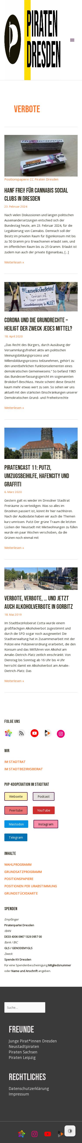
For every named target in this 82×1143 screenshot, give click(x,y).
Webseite (16, 796)
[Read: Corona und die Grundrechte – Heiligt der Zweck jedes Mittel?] (41, 296)
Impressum (19, 1094)
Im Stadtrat (15, 761)
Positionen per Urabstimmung (30, 886)
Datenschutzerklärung (29, 1088)
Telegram (16, 837)
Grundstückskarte (21, 893)
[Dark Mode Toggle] (70, 1130)
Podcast (44, 796)
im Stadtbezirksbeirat (23, 769)
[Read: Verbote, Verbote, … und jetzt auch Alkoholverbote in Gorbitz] (41, 578)
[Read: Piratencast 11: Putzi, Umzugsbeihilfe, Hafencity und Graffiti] (41, 443)
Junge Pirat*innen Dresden (33, 1041)
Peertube (16, 810)
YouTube (43, 810)
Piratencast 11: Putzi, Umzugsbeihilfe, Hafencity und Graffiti (36, 476)
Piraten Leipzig (22, 1057)
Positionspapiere (18, 878)
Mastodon (16, 824)
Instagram (45, 824)
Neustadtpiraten (24, 1046)
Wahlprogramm (17, 864)
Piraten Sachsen (23, 1052)
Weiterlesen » (14, 262)
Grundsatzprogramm (23, 871)
